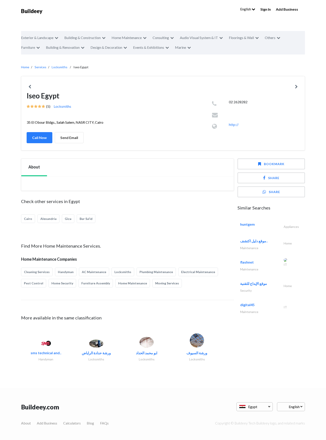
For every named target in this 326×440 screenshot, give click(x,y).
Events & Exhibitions (148, 47)
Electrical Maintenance (198, 272)
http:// (234, 124)
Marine (180, 47)
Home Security (62, 283)
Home (25, 67)
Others (270, 37)
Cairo (28, 219)
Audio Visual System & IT (199, 37)
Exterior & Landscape (37, 37)
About (26, 423)
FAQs (104, 423)
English (246, 9)
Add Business (287, 9)
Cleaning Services (37, 272)
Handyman (66, 272)
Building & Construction (82, 37)
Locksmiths (59, 67)
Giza (68, 219)
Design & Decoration (106, 47)
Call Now (39, 137)
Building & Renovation (63, 47)
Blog (90, 423)
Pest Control (33, 283)
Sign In (265, 9)
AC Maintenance (94, 272)
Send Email (69, 137)
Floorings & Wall (241, 37)
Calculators (72, 423)
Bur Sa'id (86, 219)
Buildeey (31, 11)
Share (273, 178)
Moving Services (167, 283)
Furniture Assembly (95, 283)
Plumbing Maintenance (156, 272)
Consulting (161, 37)
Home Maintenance (127, 37)
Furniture (28, 47)
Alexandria (48, 219)
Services (40, 67)
